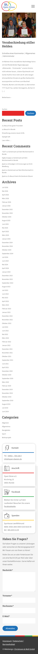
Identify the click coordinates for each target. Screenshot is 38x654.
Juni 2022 (5, 331)
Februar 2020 (6, 386)
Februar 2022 (6, 342)
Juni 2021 (5, 364)
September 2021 (7, 360)
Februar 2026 (6, 202)
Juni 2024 (5, 261)
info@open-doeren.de (13, 459)
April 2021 (5, 367)
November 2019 (7, 393)
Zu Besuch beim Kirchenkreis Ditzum (20, 176)
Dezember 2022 (7, 316)
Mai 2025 (5, 228)
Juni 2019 (5, 411)
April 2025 (5, 231)
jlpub (4, 164)
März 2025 (5, 235)
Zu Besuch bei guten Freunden (12, 126)
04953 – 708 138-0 (14, 456)
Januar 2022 (6, 345)
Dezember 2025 (7, 209)
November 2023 (7, 279)
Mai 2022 (5, 334)
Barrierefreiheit (9, 644)
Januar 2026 (6, 206)
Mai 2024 (5, 264)
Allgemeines (30, 53)
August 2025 (6, 220)
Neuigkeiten (6, 430)
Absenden (10, 628)
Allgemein (5, 423)
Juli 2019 (5, 408)
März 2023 (5, 305)
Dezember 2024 (7, 242)
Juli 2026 (5, 187)
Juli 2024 (5, 257)
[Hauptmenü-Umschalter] (33, 6)
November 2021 (7, 353)
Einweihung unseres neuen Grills (13, 133)
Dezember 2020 (7, 371)
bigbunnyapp (6, 158)
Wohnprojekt (6, 437)
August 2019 (6, 404)
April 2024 (5, 268)
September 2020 (7, 378)
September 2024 (7, 253)
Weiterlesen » (6, 97)
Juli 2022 (5, 327)
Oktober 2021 (6, 356)
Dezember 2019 (7, 389)
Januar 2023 (6, 312)
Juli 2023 (5, 290)
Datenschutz (18, 641)
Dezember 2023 (7, 275)
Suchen (4, 109)
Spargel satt (6, 137)
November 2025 (7, 213)
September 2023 (7, 283)
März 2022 (5, 338)
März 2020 (5, 382)
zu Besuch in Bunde (8, 129)
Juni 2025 (5, 224)
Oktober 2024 (6, 250)
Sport (4, 434)
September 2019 (7, 400)
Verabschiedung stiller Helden (18, 44)
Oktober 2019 (6, 397)
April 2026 (5, 195)
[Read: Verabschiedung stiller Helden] (19, 25)
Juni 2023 (5, 294)
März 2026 (5, 198)
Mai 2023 (5, 298)
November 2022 (7, 320)
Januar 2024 (6, 272)
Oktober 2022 (6, 323)
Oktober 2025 (6, 217)
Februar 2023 (6, 309)
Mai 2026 (5, 191)
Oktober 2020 (6, 375)
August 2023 (6, 287)
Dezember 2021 (7, 349)
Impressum (7, 641)
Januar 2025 (6, 239)
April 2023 (5, 301)
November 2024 (7, 246)
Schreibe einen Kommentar (13, 53)
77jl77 (4, 152)
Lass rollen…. (6, 140)
